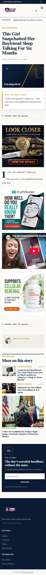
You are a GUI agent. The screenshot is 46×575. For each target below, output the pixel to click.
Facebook (8, 116)
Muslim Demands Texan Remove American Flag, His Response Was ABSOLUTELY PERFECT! (28, 20)
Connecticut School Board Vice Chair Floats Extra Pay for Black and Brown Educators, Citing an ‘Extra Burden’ (30, 375)
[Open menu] (42, 10)
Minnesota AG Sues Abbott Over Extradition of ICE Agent (29, 390)
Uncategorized (9, 28)
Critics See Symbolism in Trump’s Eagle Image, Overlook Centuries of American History (20, 434)
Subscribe (24, 482)
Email (15, 116)
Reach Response (27, 572)
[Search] (36, 10)
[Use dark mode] (41, 2)
